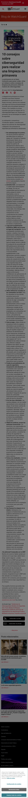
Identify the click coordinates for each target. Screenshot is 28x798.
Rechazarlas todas (14, 789)
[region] (14, 783)
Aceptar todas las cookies (14, 795)
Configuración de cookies (14, 784)
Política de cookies (11, 778)
